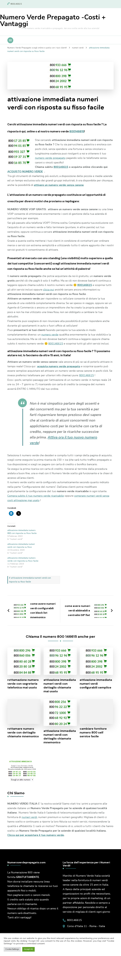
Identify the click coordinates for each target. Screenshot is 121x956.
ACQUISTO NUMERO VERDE (25, 171)
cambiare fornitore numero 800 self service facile (93, 732)
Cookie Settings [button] (12, 949)
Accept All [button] (28, 949)
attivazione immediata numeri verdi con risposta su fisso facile (30, 579)
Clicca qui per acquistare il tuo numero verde (35, 835)
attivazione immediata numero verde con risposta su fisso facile (22, 559)
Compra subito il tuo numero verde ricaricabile (35, 496)
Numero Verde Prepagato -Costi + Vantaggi (53, 20)
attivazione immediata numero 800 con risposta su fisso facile (22, 532)
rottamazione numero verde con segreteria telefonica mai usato (23, 683)
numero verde (49, 334)
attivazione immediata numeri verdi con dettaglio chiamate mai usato (60, 685)
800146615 (76, 131)
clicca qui (48, 289)
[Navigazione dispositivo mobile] (10, 40)
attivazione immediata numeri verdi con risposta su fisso (21, 545)
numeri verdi (29, 817)
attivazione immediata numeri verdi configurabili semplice (96, 683)
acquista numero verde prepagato (58, 366)
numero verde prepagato (50, 158)
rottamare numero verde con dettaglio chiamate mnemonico (23, 732)
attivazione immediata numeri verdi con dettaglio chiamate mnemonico (60, 736)
